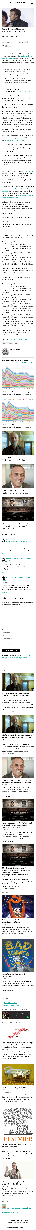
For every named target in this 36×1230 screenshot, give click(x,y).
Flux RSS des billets (10, 1003)
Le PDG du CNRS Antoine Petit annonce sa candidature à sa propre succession (17, 781)
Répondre (4, 553)
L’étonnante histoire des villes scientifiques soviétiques (13, 921)
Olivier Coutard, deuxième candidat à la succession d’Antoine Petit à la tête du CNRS (17, 737)
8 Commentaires (7, 1158)
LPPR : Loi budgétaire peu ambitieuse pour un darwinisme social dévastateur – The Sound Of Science (17, 578)
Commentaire (5, 608)
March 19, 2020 (25, 91)
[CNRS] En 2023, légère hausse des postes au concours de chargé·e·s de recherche (17, 393)
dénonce (5, 191)
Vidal (16, 343)
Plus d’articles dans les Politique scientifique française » (20, 362)
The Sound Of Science (18, 2)
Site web (4, 642)
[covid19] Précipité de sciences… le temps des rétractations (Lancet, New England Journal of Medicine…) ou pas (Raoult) (17, 1044)
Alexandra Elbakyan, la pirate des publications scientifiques (15, 1183)
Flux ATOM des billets (11, 1005)
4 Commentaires (7, 1198)
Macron (10, 343)
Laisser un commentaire (8, 711)
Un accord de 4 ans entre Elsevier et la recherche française (16, 1145)
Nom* (3, 629)
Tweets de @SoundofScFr (10, 1212)
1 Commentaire (7, 796)
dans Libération (27, 171)
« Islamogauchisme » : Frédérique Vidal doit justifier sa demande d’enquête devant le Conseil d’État (17, 825)
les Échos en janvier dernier (16, 140)
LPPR (4, 343)
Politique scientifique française (19, 339)
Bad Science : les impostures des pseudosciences (14, 975)
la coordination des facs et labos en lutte (15, 189)
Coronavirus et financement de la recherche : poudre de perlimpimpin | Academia (19, 540)
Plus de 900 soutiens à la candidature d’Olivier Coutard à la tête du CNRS (16, 694)
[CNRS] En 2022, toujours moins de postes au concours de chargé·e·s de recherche (17, 426)
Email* (3, 635)
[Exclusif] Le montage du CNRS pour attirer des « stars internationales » (16, 1089)
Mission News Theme (12, 1227)
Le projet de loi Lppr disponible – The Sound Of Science (20, 559)
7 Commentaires (7, 1104)
